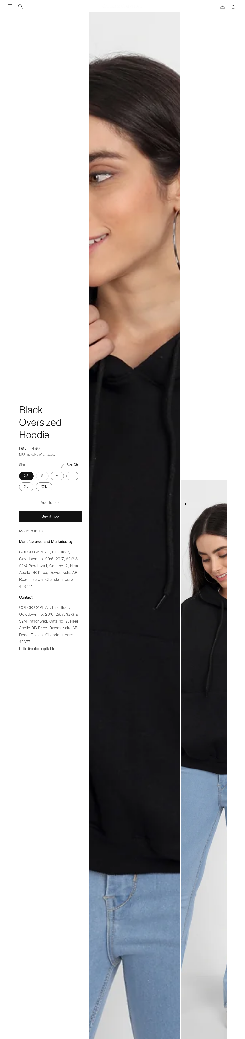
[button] (10, 6)
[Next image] (185, 504)
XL (26, 486)
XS (26, 476)
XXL (44, 486)
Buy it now (50, 517)
